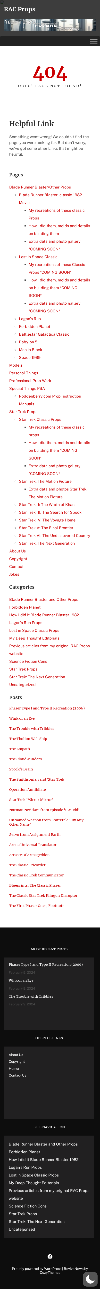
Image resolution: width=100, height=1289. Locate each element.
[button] (90, 1279)
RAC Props (19, 9)
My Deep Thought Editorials (34, 638)
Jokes (14, 574)
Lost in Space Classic (38, 257)
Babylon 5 (28, 342)
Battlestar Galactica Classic (44, 334)
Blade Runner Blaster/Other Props (40, 187)
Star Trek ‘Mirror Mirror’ (31, 800)
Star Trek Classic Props (40, 419)
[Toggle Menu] (94, 41)
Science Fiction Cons (28, 661)
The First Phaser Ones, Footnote (36, 906)
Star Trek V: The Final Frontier (46, 528)
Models (16, 365)
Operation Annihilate (27, 789)
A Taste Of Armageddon (29, 855)
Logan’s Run (30, 319)
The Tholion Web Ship (28, 739)
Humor (14, 1068)
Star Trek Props (23, 411)
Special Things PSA (27, 388)
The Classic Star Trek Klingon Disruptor (43, 895)
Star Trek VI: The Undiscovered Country (54, 535)
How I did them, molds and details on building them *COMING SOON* (59, 288)
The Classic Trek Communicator (37, 875)
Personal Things (23, 373)
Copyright (18, 559)
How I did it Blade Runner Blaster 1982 (44, 615)
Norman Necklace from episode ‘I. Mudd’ (44, 810)
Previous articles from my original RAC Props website (49, 1194)
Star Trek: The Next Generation (47, 543)
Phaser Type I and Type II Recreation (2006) (47, 708)
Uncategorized (22, 684)
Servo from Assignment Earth (34, 834)
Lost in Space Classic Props (34, 630)
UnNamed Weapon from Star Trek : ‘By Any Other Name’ (46, 822)
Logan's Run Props (25, 622)
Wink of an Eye (22, 718)
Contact (16, 566)
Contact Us (17, 1075)
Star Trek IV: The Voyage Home (47, 520)
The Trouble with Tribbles (31, 728)
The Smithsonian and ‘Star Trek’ (37, 779)
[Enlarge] (89, 25)
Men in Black (30, 349)
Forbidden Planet (34, 326)
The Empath (19, 749)
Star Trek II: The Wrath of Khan (47, 504)
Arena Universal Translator (33, 845)
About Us (17, 551)
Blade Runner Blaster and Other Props (43, 599)
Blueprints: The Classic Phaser (35, 885)
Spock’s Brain (21, 769)
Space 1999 (30, 357)
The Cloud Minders (25, 759)
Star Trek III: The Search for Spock (50, 512)
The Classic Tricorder (27, 865)
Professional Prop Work (30, 380)
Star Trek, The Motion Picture (45, 481)
